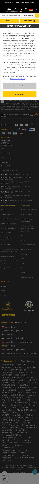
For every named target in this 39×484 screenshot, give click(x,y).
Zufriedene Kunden (29, 2)
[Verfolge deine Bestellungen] (16, 9)
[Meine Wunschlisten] (21, 9)
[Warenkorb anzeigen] (26, 9)
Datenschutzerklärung (18, 79)
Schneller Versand (9, 2)
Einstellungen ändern (19, 86)
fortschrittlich (28, 15)
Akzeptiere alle (19, 94)
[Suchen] (37, 15)
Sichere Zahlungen (19, 2)
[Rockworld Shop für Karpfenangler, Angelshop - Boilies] (9, 10)
